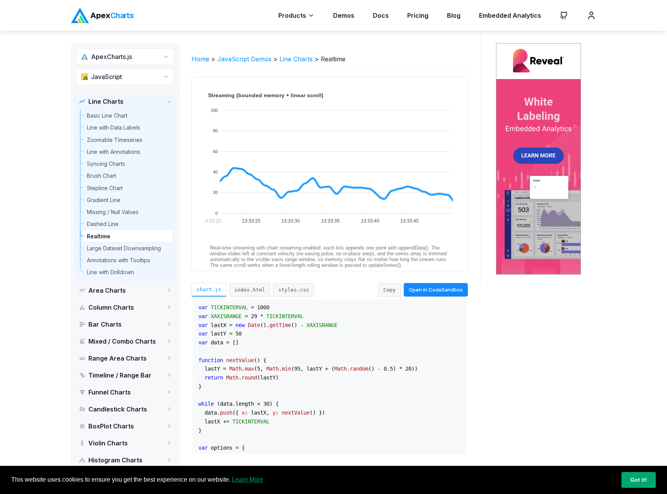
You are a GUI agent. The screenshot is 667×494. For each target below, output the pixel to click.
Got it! (638, 480)
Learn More (247, 479)
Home (200, 59)
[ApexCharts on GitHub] (557, 15)
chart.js (208, 289)
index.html (249, 290)
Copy (389, 290)
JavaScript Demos (244, 59)
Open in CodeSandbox (436, 290)
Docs (381, 15)
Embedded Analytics (510, 15)
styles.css (293, 290)
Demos (343, 15)
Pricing (417, 15)
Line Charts (296, 59)
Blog (453, 15)
